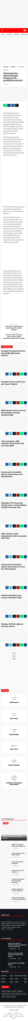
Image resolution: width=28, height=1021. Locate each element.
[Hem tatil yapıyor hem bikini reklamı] (5, 855)
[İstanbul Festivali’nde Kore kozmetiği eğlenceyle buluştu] (14, 363)
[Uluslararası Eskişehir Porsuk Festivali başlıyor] (5, 899)
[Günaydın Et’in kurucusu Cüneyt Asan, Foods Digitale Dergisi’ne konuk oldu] (14, 515)
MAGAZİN (6, 823)
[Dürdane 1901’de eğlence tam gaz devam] (14, 634)
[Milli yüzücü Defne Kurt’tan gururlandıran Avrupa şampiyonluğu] (14, 423)
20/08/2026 (16, 848)
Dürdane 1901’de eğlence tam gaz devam (12, 625)
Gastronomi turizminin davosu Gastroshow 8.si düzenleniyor (12, 474)
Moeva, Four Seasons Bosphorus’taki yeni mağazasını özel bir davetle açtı (17, 945)
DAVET (21, 978)
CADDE (21, 981)
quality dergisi (5, 993)
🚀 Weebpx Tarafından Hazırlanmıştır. (14, 1007)
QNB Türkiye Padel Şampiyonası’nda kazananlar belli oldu (14, 536)
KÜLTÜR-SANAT (21, 975)
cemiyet (4, 991)
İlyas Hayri (14, 718)
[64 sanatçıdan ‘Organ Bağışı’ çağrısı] (4, 964)
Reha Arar (14, 749)
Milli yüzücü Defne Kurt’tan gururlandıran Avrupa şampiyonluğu (13, 412)
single (3, 996)
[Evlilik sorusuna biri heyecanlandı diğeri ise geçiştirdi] (5, 846)
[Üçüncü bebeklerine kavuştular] (5, 863)
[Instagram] (13, 932)
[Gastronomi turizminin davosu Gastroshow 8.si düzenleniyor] (14, 484)
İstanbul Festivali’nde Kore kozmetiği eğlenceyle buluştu (13, 353)
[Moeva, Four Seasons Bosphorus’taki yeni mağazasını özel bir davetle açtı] (4, 944)
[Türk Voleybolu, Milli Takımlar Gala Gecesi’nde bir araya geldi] (14, 454)
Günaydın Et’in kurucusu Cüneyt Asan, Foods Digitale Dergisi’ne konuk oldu (14, 505)
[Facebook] (2, 932)
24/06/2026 (12, 948)
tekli (14, 996)
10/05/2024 (6, 84)
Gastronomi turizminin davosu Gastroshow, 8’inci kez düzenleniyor (13, 566)
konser (14, 991)
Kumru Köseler (14, 765)
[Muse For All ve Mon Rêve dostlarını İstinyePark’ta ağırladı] (4, 954)
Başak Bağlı (14, 734)
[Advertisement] (14, 14)
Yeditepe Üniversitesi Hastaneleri (14, 783)
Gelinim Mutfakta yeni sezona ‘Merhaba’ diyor (11, 596)
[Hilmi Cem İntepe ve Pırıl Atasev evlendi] (14, 831)
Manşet (7, 978)
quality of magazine (16, 993)
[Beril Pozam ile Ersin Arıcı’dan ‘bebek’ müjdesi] (5, 872)
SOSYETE (9, 996)
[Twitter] (6, 932)
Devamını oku (10, 929)
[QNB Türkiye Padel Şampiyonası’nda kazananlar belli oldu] (14, 546)
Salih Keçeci (14, 702)
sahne (24, 993)
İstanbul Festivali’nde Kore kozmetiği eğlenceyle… (18, 880)
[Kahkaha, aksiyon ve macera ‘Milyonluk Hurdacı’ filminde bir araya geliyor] (5, 890)
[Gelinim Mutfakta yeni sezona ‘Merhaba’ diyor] (14, 606)
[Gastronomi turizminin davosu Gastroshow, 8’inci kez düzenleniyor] (14, 577)
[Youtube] (10, 932)
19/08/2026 (16, 884)
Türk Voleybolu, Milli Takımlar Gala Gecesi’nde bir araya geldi (12, 443)
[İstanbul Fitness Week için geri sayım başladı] (14, 392)
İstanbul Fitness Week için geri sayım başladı (13, 383)
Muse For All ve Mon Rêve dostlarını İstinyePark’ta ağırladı (15, 954)
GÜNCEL (6, 70)
